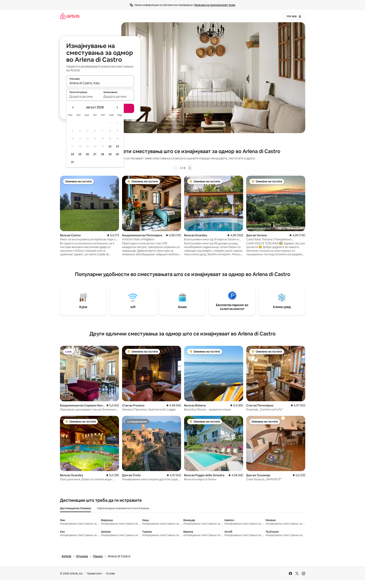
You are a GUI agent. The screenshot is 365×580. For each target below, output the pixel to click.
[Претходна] (175, 168)
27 (94, 154)
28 (102, 154)
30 (117, 154)
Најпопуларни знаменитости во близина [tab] (123, 508)
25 (79, 154)
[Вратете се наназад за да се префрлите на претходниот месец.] (73, 107)
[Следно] (190, 168)
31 (72, 162)
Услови (110, 573)
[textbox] (83, 96)
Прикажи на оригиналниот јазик (214, 5)
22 (110, 146)
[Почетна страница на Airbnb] (70, 16)
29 (110, 154)
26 (87, 154)
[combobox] (100, 83)
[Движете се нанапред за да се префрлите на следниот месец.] (117, 107)
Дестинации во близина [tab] (75, 508)
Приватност (94, 573)
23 (117, 146)
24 (72, 154)
